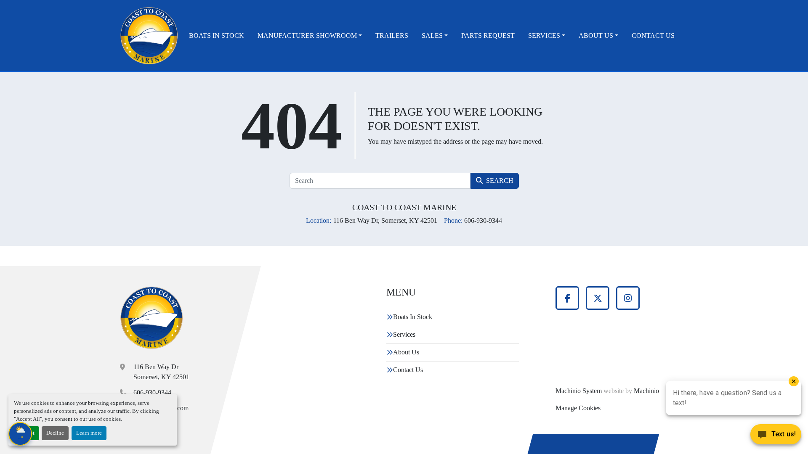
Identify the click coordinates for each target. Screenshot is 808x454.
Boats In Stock (216, 35)
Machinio (646, 390)
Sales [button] (432, 35)
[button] (310, 36)
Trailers (391, 35)
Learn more (89, 433)
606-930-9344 (152, 392)
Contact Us (653, 35)
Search (499, 180)
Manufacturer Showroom (307, 35)
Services (544, 35)
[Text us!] (776, 436)
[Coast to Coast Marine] (151, 317)
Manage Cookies (578, 408)
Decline (55, 433)
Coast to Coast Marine (404, 207)
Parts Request (488, 35)
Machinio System (579, 390)
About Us (596, 35)
